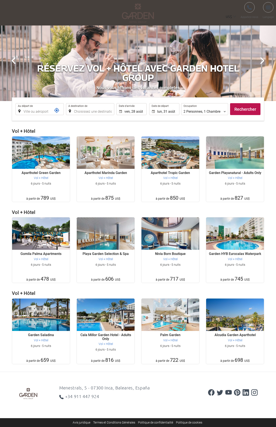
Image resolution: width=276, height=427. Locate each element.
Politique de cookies (189, 422)
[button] (231, 16)
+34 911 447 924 (82, 396)
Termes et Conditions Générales (114, 422)
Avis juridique (81, 422)
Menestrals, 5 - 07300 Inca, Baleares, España (104, 387)
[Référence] (57, 110)
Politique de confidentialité (155, 422)
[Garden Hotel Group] (35, 393)
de (268, 10)
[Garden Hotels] (137, 13)
